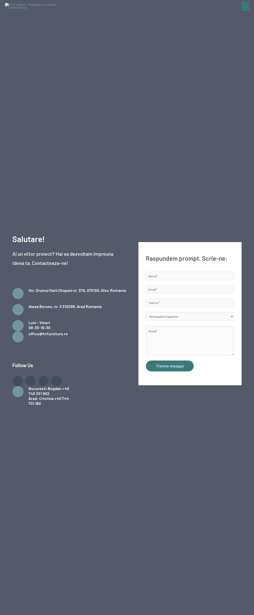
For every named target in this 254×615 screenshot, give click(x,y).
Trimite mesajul (170, 365)
